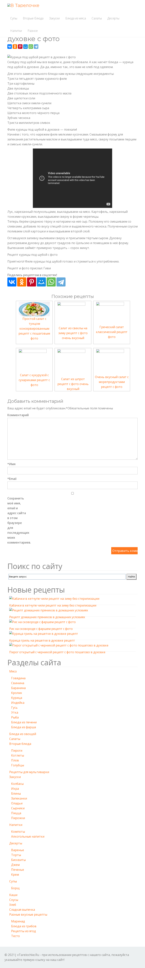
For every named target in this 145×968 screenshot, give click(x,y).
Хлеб (12, 905)
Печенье (17, 870)
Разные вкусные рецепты (28, 914)
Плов (15, 760)
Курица (16, 698)
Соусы (13, 900)
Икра (15, 788)
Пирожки (18, 818)
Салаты (97, 18)
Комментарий (16, 415)
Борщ (15, 888)
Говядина (18, 678)
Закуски (54, 18)
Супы (13, 18)
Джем (15, 865)
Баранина (18, 688)
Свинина (17, 683)
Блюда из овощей (22, 734)
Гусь (14, 707)
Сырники (18, 808)
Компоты (18, 831)
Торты (16, 855)
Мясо (13, 671)
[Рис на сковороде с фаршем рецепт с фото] (42, 622)
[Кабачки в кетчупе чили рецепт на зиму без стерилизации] (54, 599)
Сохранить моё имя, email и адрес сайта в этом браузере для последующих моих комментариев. (16, 520)
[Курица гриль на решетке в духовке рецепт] (43, 634)
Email (11, 479)
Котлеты (17, 755)
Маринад (18, 921)
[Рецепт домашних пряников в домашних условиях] (48, 611)
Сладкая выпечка (22, 910)
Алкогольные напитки (27, 836)
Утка (14, 712)
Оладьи (16, 803)
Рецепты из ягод (23, 931)
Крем (15, 874)
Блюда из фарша (23, 727)
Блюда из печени (24, 722)
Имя (11, 464)
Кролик (16, 693)
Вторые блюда (33, 18)
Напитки (16, 31)
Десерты (113, 18)
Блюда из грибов (23, 926)
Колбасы (17, 784)
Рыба (15, 717)
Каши (13, 895)
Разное (33, 31)
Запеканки (19, 798)
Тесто (15, 936)
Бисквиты (18, 860)
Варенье (17, 850)
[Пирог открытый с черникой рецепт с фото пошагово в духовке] (58, 646)
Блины (16, 793)
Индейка (17, 703)
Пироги (16, 750)
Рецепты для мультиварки (29, 772)
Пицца (16, 813)
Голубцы (17, 765)
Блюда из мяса (75, 18)
